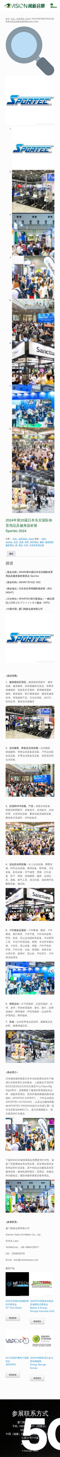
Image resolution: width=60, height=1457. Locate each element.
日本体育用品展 (36, 545)
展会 (21, 545)
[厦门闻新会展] (24, 5)
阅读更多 (13, 1317)
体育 (27, 541)
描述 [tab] (11, 553)
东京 (16, 541)
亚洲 (21, 541)
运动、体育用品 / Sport (20, 18)
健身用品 (10, 545)
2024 (43, 538)
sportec (9, 541)
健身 (42, 541)
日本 (26, 545)
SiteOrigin (28, 1450)
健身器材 (49, 541)
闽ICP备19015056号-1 (30, 1444)
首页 (7, 18)
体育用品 (34, 541)
